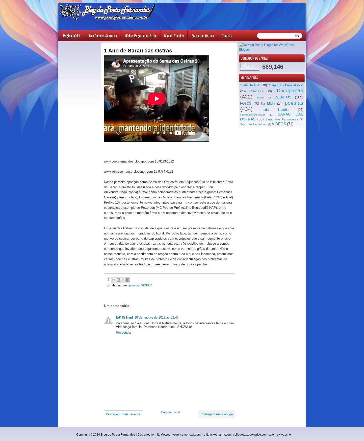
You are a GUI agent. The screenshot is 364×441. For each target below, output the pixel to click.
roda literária (275, 110)
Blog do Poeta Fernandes (118, 434)
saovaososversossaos (252, 114)
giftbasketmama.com (218, 434)
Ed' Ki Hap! (124, 317)
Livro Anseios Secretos (102, 35)
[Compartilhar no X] (123, 280)
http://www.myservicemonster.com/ (178, 434)
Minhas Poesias (174, 35)
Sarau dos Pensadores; (253, 124)
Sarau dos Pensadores (281, 119)
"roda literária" (250, 85)
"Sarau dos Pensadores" (285, 85)
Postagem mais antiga (217, 414)
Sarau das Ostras (202, 35)
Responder (123, 332)
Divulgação (290, 90)
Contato (227, 35)
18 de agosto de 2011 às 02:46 (156, 317)
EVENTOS (282, 97)
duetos (260, 97)
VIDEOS (279, 124)
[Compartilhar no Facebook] (127, 280)
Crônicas (257, 91)
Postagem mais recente (123, 414)
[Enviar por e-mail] (113, 280)
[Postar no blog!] (118, 280)
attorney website (280, 434)
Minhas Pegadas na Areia (140, 35)
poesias (294, 103)
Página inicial (71, 35)
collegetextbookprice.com (250, 434)
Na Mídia (268, 103)
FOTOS (245, 103)
